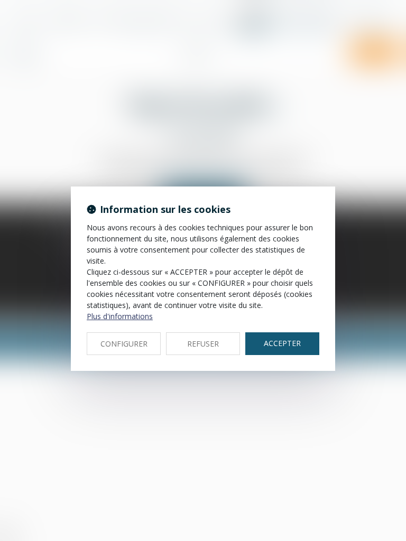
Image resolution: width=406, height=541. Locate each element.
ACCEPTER (282, 343)
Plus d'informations (120, 316)
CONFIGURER (123, 344)
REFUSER (203, 344)
